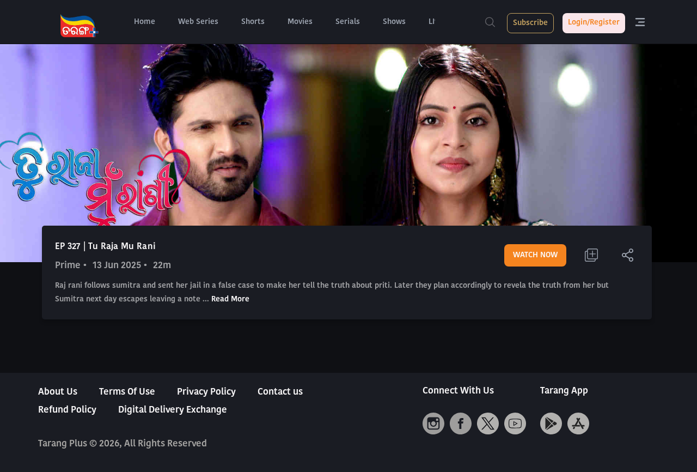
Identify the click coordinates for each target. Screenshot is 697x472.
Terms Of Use (127, 392)
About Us (57, 392)
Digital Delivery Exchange (172, 410)
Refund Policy (67, 410)
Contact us (280, 392)
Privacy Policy (206, 392)
